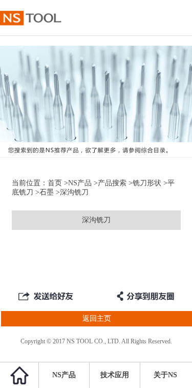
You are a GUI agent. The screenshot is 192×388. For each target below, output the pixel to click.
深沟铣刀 (96, 220)
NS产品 (80, 183)
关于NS (165, 375)
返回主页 (96, 318)
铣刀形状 (147, 183)
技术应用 (114, 375)
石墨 (46, 192)
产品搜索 (112, 183)
